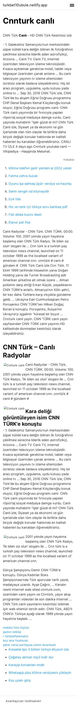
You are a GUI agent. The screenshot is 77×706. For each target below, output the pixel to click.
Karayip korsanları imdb (26, 665)
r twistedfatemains (15, 636)
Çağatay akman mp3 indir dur (31, 657)
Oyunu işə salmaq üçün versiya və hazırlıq (40, 183)
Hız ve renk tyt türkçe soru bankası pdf (38, 207)
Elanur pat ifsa (19, 222)
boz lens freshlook (15, 640)
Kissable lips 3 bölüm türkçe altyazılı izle (39, 649)
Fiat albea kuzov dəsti (25, 214)
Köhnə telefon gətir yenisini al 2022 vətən (40, 168)
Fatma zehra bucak (23, 176)
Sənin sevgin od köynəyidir (29, 191)
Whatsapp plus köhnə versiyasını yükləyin (40, 673)
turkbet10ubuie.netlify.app (25, 5)
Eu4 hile (15, 199)
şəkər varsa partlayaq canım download (29, 645)
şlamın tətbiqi (12, 632)
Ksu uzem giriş (19, 680)
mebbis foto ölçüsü (16, 627)
